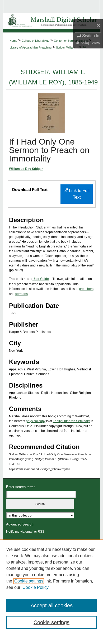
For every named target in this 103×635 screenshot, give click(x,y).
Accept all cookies (52, 605)
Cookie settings (28, 581)
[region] (51, 587)
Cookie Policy (35, 587)
